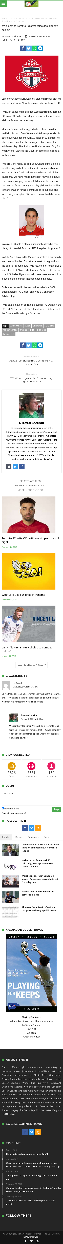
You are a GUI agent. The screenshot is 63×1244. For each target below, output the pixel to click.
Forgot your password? (14, 812)
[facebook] (23, 48)
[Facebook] (25, 828)
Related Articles (30, 481)
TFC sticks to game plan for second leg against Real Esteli (31, 378)
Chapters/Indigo (31, 1036)
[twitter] (29, 48)
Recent (18, 837)
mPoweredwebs (31, 1236)
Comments (33, 837)
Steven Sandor (11, 36)
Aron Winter (16, 325)
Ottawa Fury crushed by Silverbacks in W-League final (31, 360)
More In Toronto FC (30, 490)
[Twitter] (31, 828)
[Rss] (38, 828)
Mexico (23, 329)
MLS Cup (41, 329)
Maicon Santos (10, 329)
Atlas (27, 325)
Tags (46, 837)
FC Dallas (49, 325)
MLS (13, 18)
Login (56, 809)
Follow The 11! (19, 1215)
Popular (6, 837)
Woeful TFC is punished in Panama (23, 594)
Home (4, 18)
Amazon (31, 1032)
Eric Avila (37, 325)
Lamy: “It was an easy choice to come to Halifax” (27, 649)
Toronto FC (23, 18)
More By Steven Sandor (30, 485)
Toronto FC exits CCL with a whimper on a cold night (31, 540)
